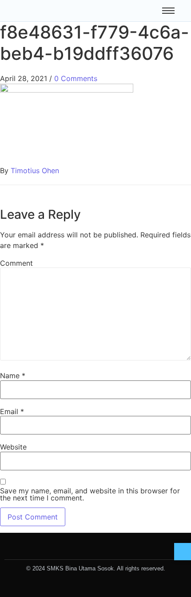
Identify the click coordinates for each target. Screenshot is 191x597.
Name (12, 375)
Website (13, 446)
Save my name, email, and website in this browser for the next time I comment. (90, 494)
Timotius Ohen (35, 170)
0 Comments (75, 78)
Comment (16, 263)
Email (12, 411)
